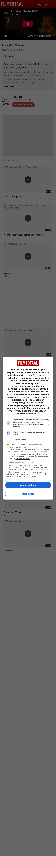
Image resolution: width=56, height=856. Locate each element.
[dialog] (28, 428)
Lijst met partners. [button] (23, 458)
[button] (28, 440)
